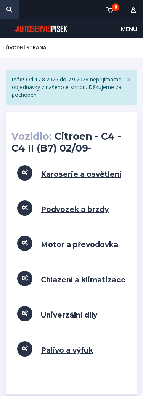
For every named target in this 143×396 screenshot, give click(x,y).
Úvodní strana (26, 47)
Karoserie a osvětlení (81, 174)
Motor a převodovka (79, 244)
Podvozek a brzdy (75, 209)
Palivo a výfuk (67, 350)
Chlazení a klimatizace (83, 279)
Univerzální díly (69, 315)
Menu (129, 29)
